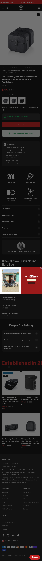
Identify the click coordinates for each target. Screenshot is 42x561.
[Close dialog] (41, 268)
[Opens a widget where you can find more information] (34, 557)
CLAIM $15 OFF (31, 280)
